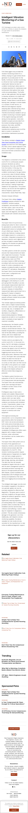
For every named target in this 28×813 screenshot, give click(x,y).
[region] (14, 807)
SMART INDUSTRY (14, 797)
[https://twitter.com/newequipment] (14, 787)
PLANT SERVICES (14, 795)
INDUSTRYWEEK (17, 793)
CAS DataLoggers (17, 36)
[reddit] (16, 47)
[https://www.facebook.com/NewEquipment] (12, 787)
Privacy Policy (16, 806)
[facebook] (9, 47)
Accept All (14, 810)
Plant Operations (6, 13)
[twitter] (14, 47)
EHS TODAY (9, 793)
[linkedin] (11, 47)
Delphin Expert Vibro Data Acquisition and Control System (13, 142)
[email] (19, 47)
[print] (25, 47)
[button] (3, 4)
